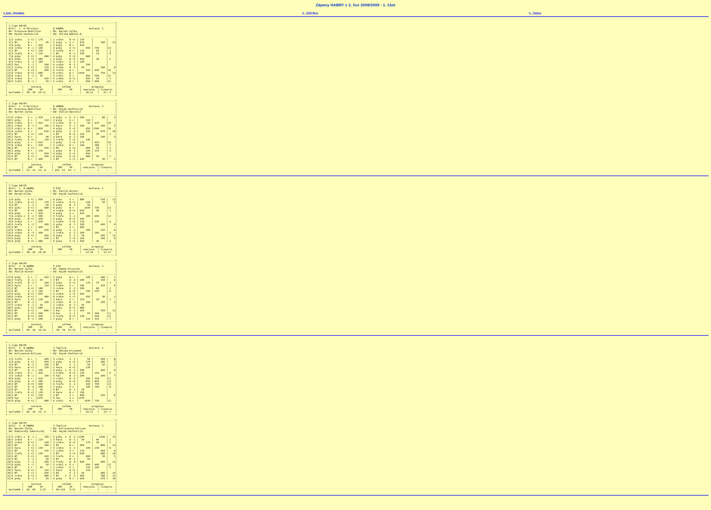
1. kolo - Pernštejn (13, 13)
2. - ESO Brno (310, 13)
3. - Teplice (535, 13)
